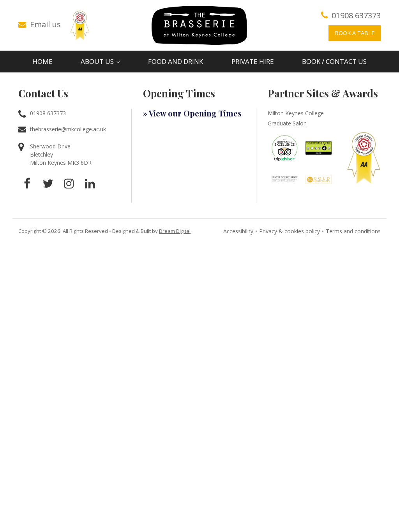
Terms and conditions (353, 231)
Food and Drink (175, 61)
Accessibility (238, 231)
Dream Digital (175, 230)
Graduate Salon (287, 123)
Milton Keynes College (296, 113)
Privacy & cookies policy (289, 231)
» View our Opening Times (192, 113)
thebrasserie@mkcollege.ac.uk (68, 129)
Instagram (69, 183)
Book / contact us (334, 61)
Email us (45, 24)
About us (97, 61)
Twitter (48, 183)
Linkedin (90, 183)
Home (42, 61)
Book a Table (354, 33)
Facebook (27, 183)
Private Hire (252, 61)
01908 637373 (356, 15)
